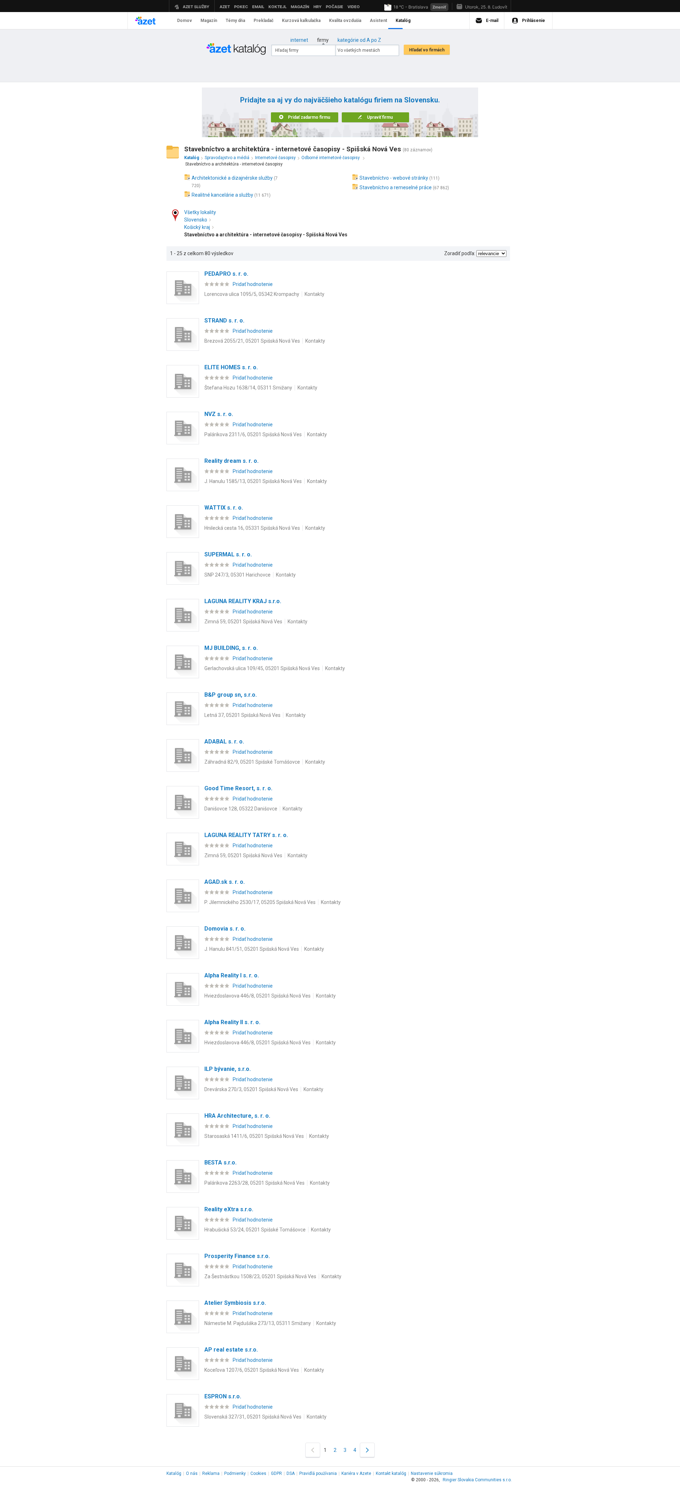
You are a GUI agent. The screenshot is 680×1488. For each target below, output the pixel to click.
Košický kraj (197, 227)
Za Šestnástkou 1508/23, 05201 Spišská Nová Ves (260, 1276)
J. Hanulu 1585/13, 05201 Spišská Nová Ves (253, 481)
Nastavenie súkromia (432, 1473)
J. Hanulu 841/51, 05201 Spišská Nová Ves (251, 949)
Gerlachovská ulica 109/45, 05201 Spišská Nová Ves (262, 668)
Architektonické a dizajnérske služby (232, 178)
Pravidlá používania (318, 1473)
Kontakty (314, 294)
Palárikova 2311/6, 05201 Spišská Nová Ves (253, 434)
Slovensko (195, 220)
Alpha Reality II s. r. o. (232, 1022)
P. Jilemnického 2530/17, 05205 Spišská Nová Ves (260, 902)
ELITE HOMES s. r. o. (231, 367)
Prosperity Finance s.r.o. (237, 1256)
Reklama (211, 1473)
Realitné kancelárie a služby (222, 195)
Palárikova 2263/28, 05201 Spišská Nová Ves (254, 1183)
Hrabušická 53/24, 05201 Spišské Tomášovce (255, 1229)
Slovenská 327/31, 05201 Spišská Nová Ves (252, 1417)
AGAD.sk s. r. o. (224, 881)
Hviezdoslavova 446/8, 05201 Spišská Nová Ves (257, 996)
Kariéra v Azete (356, 1473)
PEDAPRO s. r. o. (226, 273)
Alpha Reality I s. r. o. (231, 975)
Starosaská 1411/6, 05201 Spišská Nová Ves (254, 1136)
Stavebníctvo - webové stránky (393, 178)
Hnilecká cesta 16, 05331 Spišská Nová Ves (252, 528)
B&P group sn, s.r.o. (230, 694)
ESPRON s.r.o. (222, 1396)
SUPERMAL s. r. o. (228, 554)
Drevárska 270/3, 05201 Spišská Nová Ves (251, 1089)
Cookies (258, 1473)
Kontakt (391, 1473)
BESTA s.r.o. (220, 1162)
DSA (291, 1473)
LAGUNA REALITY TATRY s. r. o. (246, 835)
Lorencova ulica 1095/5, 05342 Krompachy (251, 294)
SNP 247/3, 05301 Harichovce (237, 575)
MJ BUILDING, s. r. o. (231, 648)
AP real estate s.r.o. (231, 1349)
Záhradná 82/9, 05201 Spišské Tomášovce (252, 762)
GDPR (276, 1473)
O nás (192, 1473)
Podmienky (235, 1473)
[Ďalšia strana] (367, 1450)
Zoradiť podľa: (459, 253)
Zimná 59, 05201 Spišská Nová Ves (243, 621)
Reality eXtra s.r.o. (228, 1209)
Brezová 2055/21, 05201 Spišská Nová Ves (252, 341)
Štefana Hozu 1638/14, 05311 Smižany (248, 388)
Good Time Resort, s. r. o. (238, 788)
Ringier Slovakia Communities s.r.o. (477, 1479)
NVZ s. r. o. (218, 414)
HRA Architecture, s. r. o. (237, 1115)
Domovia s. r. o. (224, 928)
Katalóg (173, 1473)
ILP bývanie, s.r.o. (227, 1069)
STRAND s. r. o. (224, 320)
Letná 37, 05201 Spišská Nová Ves (242, 715)
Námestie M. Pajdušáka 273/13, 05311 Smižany (257, 1323)
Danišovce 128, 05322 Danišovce (240, 809)
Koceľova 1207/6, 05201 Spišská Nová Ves (251, 1370)
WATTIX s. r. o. (223, 507)
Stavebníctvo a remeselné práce (395, 187)
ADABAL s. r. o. (224, 741)
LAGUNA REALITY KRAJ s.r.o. (242, 601)
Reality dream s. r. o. (231, 460)
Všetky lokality (200, 212)
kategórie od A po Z (359, 40)
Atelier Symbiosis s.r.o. (235, 1302)
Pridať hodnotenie (253, 284)
